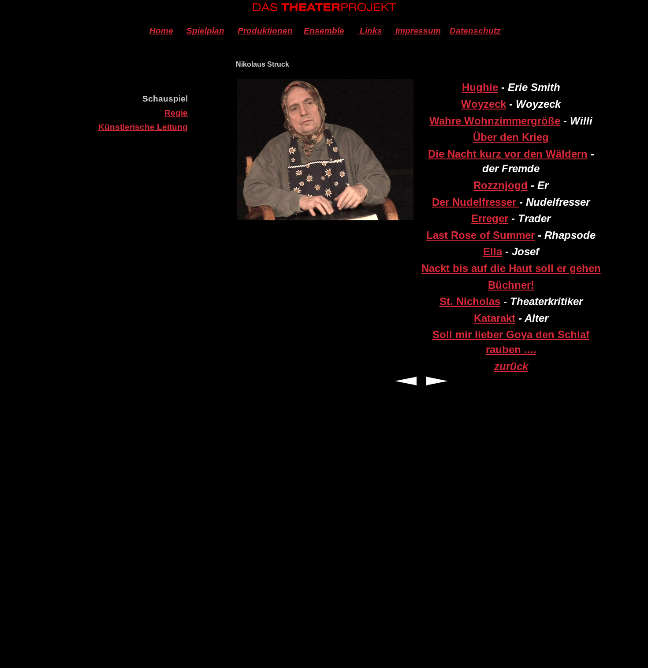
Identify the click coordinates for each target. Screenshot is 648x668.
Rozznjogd (500, 185)
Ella (492, 251)
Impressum (417, 30)
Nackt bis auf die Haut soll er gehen (511, 268)
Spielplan (205, 30)
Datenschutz (475, 30)
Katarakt (494, 318)
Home (161, 30)
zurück (511, 366)
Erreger (489, 218)
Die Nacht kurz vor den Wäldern (508, 154)
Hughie (480, 87)
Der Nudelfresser (475, 202)
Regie (176, 112)
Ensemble (324, 30)
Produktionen (265, 30)
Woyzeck (483, 104)
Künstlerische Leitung (143, 127)
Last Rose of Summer (480, 235)
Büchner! (511, 285)
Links (370, 30)
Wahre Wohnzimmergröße (494, 121)
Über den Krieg (511, 137)
